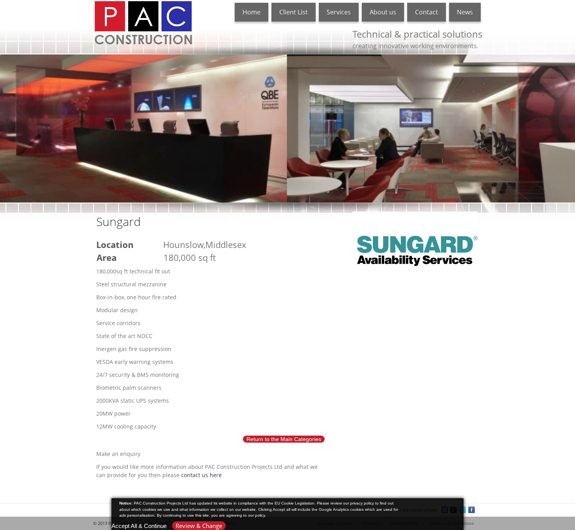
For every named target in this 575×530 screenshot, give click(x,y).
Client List (293, 12)
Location (114, 244)
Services (339, 12)
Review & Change (199, 526)
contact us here (201, 475)
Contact (426, 12)
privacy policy (362, 503)
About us (383, 12)
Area (107, 257)
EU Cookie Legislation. (295, 503)
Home (252, 12)
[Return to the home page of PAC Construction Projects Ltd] (143, 22)
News (465, 12)
